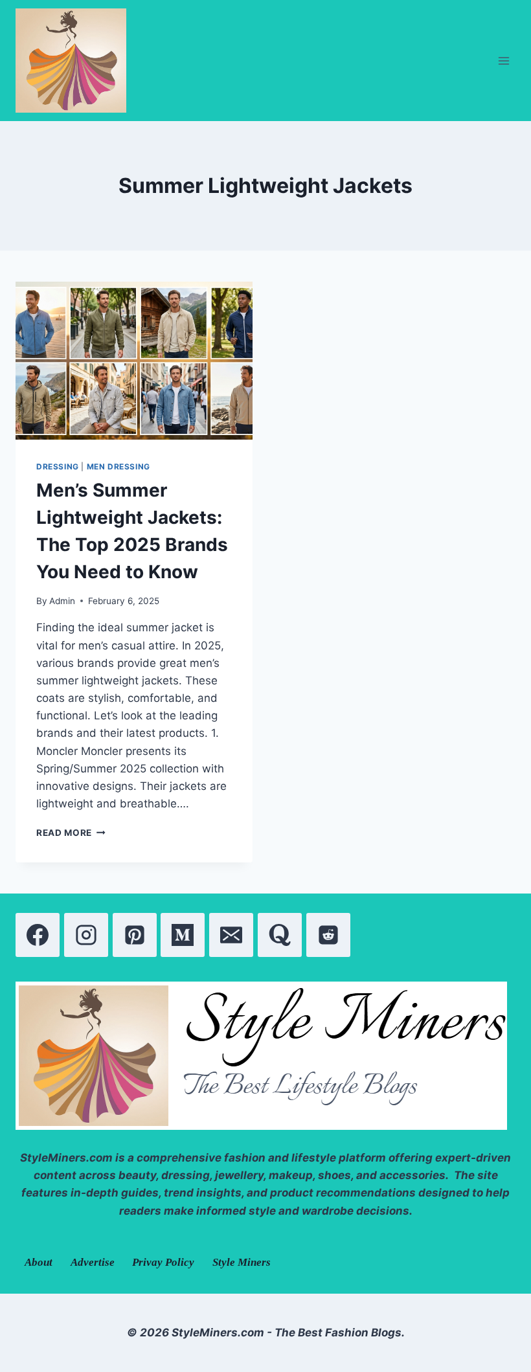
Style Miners (241, 1262)
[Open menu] (503, 61)
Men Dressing (118, 466)
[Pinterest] (135, 935)
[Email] (231, 935)
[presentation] (134, 361)
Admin (62, 601)
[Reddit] (328, 935)
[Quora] (280, 935)
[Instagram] (86, 935)
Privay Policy (163, 1262)
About (38, 1262)
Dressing (57, 466)
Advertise (93, 1262)
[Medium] (183, 935)
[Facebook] (38, 935)
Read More (71, 832)
